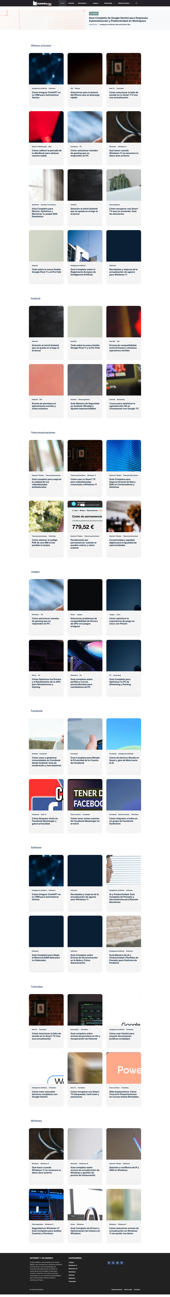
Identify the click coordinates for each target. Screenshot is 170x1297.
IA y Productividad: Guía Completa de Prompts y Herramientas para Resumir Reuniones (123, 898)
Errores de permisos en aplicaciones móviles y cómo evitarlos (44, 406)
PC (81, 147)
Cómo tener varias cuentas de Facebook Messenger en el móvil (85, 821)
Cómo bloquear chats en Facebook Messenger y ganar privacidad (45, 821)
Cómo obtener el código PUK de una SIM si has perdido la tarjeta (44, 542)
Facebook (43, 754)
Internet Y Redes (38, 475)
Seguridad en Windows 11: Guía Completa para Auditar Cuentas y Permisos (46, 1231)
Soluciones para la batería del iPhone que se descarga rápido (85, 95)
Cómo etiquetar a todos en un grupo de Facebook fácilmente (123, 821)
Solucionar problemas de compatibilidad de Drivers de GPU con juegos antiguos (84, 622)
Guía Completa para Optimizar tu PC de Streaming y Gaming (120, 682)
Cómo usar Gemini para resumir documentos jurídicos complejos (121, 1036)
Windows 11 (122, 147)
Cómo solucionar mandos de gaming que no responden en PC (84, 153)
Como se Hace (76, 814)
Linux (118, 614)
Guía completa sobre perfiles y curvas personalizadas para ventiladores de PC (81, 683)
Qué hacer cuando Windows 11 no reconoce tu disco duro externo (124, 153)
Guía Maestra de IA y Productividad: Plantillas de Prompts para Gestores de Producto (123, 959)
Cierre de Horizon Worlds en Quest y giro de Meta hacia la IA (124, 760)
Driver (73, 614)
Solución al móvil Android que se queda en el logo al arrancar (84, 211)
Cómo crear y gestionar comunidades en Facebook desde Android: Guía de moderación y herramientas (46, 761)
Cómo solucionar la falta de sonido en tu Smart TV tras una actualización (123, 95)
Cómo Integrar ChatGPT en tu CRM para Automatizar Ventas (46, 95)
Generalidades (114, 205)
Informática (75, 1029)
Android (73, 205)
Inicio (62, 3)
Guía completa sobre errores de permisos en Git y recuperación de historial (85, 1036)
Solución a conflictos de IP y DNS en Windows (124, 1168)
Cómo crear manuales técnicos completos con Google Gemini (44, 1094)
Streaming (121, 399)
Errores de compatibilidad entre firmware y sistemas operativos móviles (123, 348)
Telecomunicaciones (53, 475)
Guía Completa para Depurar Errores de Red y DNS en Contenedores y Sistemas (122, 483)
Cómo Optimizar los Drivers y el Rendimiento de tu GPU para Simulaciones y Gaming (46, 683)
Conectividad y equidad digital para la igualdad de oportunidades (123, 542)
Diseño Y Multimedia (39, 147)
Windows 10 (83, 1164)
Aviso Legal (128, 1289)
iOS (72, 88)
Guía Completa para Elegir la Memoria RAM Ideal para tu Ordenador (46, 958)
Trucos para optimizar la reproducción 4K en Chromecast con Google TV (124, 406)
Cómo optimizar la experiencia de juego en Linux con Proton (122, 621)
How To (112, 88)
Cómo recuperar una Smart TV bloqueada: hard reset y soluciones (85, 1094)
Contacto (137, 1289)
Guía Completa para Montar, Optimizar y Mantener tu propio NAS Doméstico (44, 212)
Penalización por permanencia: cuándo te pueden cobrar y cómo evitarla (83, 544)
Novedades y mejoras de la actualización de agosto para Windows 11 (123, 272)
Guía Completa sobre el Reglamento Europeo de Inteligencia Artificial (83, 272)
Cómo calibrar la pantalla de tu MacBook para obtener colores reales (47, 153)
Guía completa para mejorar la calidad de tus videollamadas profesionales (46, 483)
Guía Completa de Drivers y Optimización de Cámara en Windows (85, 1231)
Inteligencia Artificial (107, 24)
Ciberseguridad (84, 399)
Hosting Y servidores (48, 205)
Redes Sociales (123, 814)
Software (52, 88)
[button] (136, 3)
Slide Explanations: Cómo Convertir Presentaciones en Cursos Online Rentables (124, 1094)
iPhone (77, 88)
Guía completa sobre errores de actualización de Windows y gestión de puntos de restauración (85, 1171)
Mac (50, 147)
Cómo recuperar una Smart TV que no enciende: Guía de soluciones (123, 211)
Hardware (74, 147)
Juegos (79, 614)
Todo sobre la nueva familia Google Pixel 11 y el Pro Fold (46, 270)
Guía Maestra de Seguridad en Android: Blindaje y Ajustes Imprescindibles (85, 406)
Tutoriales (120, 88)
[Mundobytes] (42, 3)
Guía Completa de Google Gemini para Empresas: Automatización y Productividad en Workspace (118, 19)
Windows (112, 147)
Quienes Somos (117, 1289)
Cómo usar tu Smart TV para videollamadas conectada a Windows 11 (84, 482)
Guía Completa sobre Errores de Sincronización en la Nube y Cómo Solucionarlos (84, 959)
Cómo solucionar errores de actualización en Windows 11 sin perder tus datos (124, 1231)
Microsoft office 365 (122, 24)
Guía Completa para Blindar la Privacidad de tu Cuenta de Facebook (85, 760)
